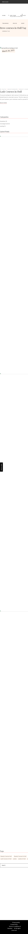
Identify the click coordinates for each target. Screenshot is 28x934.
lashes (15, 859)
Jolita (4, 89)
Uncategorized (13, 89)
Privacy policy (16, 922)
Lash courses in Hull (6, 859)
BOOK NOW (1, 467)
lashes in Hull (22, 859)
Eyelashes (2, 121)
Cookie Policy (14, 924)
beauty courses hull (6, 856)
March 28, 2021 (8, 50)
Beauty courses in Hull (20, 856)
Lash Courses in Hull (11, 91)
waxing (2, 126)
